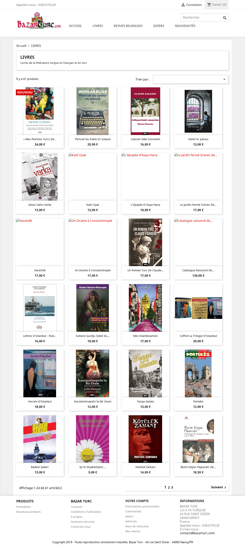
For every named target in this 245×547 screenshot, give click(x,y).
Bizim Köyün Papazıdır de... (198, 467)
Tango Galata (145, 401)
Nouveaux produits (28, 512)
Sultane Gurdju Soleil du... (93, 336)
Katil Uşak (92, 204)
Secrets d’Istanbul (40, 401)
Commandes (133, 511)
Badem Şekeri (40, 467)
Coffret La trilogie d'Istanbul (198, 336)
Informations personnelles (142, 506)
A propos (76, 517)
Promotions (23, 507)
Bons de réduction (137, 526)
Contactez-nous (81, 526)
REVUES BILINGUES (128, 26)
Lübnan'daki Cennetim (145, 139)
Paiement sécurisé (82, 521)
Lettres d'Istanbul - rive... (39, 336)
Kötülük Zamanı (146, 467)
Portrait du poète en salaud (92, 139)
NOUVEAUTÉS (185, 26)
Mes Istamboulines (145, 336)
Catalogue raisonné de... (198, 270)
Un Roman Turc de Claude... (145, 270)
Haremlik (40, 270)
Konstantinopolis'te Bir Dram (92, 401)
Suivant (219, 487)
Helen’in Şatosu (198, 139)
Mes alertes (132, 531)
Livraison (76, 507)
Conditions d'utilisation (86, 512)
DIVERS (158, 26)
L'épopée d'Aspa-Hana (145, 204)
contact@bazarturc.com (197, 533)
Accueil (75, 26)
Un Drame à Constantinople (93, 270)
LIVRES (98, 26)
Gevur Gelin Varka (39, 204)
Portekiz (198, 401)
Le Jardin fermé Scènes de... (198, 204)
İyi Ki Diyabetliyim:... (93, 467)
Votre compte (137, 501)
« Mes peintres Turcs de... (39, 139)
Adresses (131, 521)
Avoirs (129, 516)
